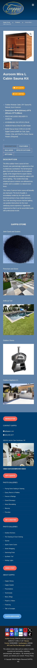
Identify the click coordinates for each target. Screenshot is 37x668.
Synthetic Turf (9, 556)
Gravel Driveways (10, 500)
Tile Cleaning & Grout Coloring (14, 537)
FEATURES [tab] (23, 146)
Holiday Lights (9, 560)
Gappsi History (9, 581)
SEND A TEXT (9, 568)
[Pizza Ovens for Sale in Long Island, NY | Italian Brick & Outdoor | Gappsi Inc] (18, 359)
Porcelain (7, 512)
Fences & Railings (10, 496)
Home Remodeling (10, 504)
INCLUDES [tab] (9, 150)
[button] (30, 34)
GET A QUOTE (19, 87)
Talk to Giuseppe (10, 608)
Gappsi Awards (9, 585)
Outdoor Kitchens (10, 533)
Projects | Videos (10, 600)
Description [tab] (10, 146)
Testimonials (8, 593)
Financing (8, 604)
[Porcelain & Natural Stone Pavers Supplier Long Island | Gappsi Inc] (18, 283)
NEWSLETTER (10, 419)
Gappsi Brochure (12, 616)
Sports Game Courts (11, 544)
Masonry (7, 508)
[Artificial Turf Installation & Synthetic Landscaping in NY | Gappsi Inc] (18, 319)
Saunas (7, 540)
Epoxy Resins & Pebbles (12, 492)
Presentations (9, 589)
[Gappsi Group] (13, 8)
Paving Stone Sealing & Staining (14, 488)
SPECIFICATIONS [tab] (23, 150)
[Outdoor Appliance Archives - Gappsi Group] (18, 394)
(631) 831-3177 (9, 435)
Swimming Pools (10, 552)
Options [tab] (8, 154)
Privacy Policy (29, 656)
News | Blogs (9, 597)
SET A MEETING (19, 94)
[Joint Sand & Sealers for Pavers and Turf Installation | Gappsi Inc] (18, 249)
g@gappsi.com (9, 431)
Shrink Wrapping (10, 548)
